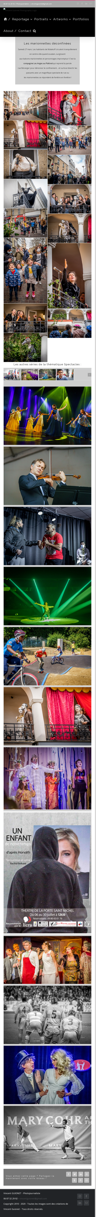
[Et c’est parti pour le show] (47, 596)
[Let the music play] (47, 476)
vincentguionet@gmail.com (41, 4)
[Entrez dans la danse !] (47, 416)
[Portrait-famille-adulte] (29, 374)
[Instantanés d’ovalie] (47, 1015)
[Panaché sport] (47, 656)
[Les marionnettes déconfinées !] (47, 716)
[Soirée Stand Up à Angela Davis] (47, 536)
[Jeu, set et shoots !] (47, 1135)
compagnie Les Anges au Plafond (38, 63)
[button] (34, 31)
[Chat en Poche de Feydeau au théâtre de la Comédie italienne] (47, 960)
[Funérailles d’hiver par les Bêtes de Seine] (47, 1075)
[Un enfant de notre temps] (47, 872)
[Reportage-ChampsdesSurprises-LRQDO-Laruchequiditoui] (82, 374)
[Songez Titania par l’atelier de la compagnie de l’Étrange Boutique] (47, 778)
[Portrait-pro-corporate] (47, 374)
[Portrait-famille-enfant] (12, 374)
